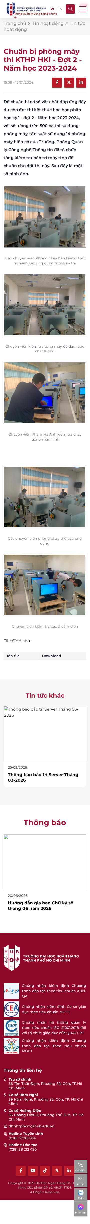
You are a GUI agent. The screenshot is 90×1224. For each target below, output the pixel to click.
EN (60, 9)
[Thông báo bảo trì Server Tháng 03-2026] (45, 733)
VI (52, 9)
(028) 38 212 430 (23, 1149)
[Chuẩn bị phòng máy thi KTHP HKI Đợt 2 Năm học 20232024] (45, 217)
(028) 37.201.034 (22, 1138)
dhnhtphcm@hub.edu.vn (32, 1126)
